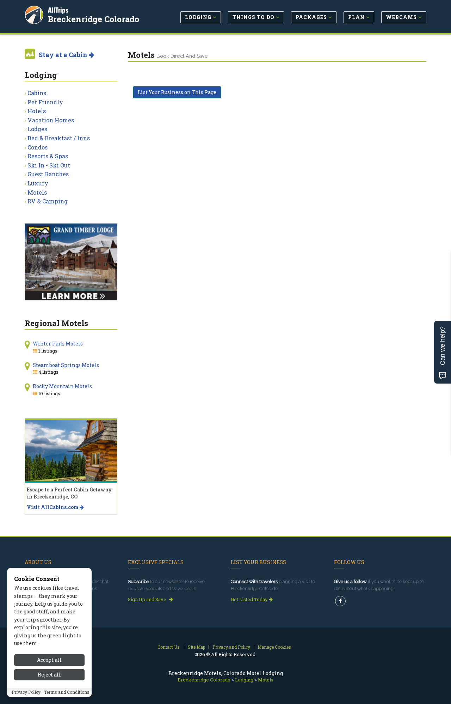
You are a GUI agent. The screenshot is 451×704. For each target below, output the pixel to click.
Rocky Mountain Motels (62, 386)
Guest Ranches (48, 174)
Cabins (36, 93)
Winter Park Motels (58, 343)
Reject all (49, 675)
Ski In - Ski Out (48, 165)
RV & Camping (47, 201)
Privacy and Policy (231, 647)
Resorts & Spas (47, 156)
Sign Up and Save (147, 599)
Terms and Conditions (66, 692)
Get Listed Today (250, 599)
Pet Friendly (45, 102)
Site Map (196, 647)
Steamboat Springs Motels (66, 365)
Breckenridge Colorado (93, 19)
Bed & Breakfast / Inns (58, 138)
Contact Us (168, 647)
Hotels (36, 111)
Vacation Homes (50, 120)
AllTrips (58, 10)
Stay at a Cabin (64, 54)
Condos (37, 147)
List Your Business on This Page (177, 92)
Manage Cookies (274, 647)
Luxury (37, 183)
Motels (37, 192)
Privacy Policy (26, 692)
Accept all (49, 659)
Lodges (37, 129)
